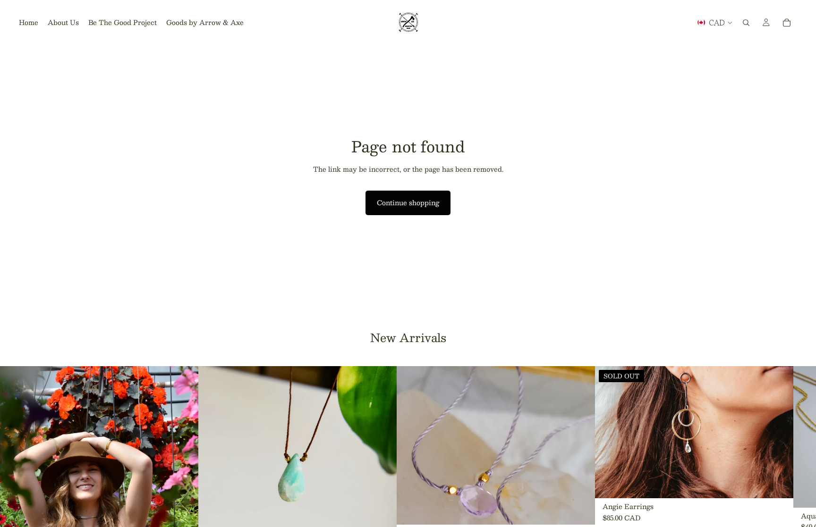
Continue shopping (408, 202)
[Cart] (786, 22)
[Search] (746, 22)
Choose (588, 510)
